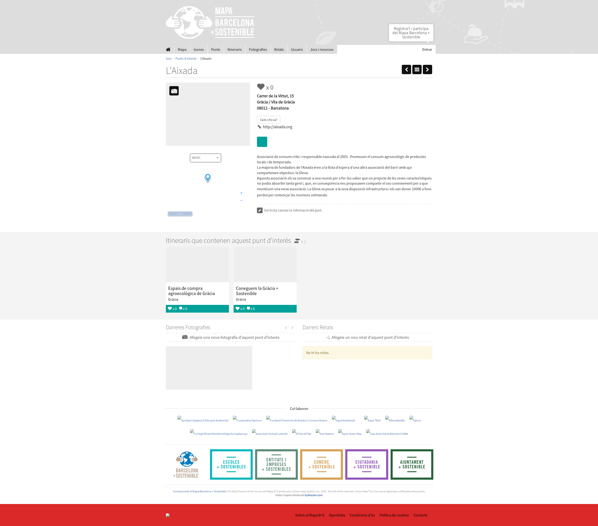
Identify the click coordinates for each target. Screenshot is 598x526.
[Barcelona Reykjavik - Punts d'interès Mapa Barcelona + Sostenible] (406, 68)
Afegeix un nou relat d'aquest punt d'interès (369, 337)
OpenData (337, 515)
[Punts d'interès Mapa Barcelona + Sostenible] (417, 68)
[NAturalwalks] (395, 420)
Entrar (427, 49)
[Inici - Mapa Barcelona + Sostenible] (168, 49)
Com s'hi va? (268, 120)
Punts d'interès (185, 58)
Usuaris (297, 49)
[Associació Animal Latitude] (270, 433)
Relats (279, 49)
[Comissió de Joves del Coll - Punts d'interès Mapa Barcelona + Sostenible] (427, 68)
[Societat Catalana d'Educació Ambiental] (203, 420)
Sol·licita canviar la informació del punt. (292, 210)
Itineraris (235, 49)
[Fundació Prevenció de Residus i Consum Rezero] (297, 420)
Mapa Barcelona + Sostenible (210, 22)
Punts (215, 49)
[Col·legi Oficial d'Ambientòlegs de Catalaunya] (219, 433)
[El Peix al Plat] (301, 433)
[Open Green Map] (350, 433)
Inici (168, 58)
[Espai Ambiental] (343, 420)
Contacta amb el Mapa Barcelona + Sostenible (199, 491)
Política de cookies (394, 515)
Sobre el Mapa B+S (309, 515)
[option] (197, 280)
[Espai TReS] (372, 420)
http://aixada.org (277, 126)
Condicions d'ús (362, 515)
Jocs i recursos (322, 49)
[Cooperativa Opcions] (247, 420)
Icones (199, 49)
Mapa (182, 49)
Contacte (420, 515)
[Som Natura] (324, 433)
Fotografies (258, 49)
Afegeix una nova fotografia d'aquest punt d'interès (234, 337)
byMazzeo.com (314, 495)
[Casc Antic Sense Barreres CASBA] (387, 433)
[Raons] (415, 420)
